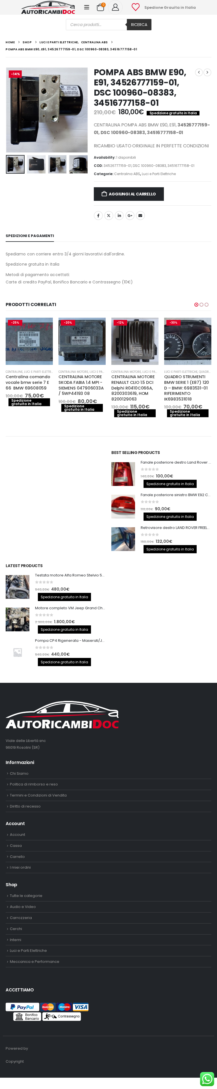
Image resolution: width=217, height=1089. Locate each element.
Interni (15, 939)
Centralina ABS (127, 173)
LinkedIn (119, 215)
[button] (87, 7)
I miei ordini (20, 867)
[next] (207, 72)
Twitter (108, 215)
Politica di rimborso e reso (34, 784)
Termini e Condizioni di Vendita (38, 795)
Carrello (17, 856)
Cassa (16, 845)
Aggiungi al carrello (132, 194)
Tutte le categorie (26, 895)
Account (17, 834)
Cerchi (16, 928)
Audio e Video (23, 906)
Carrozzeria (21, 917)
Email (140, 215)
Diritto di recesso (25, 806)
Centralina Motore (73, 372)
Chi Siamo (19, 773)
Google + (129, 215)
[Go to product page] (123, 474)
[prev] (199, 72)
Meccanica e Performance (34, 961)
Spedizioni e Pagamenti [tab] (30, 235)
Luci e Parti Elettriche (159, 173)
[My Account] (117, 7)
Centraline (14, 372)
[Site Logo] (48, 7)
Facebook (98, 215)
